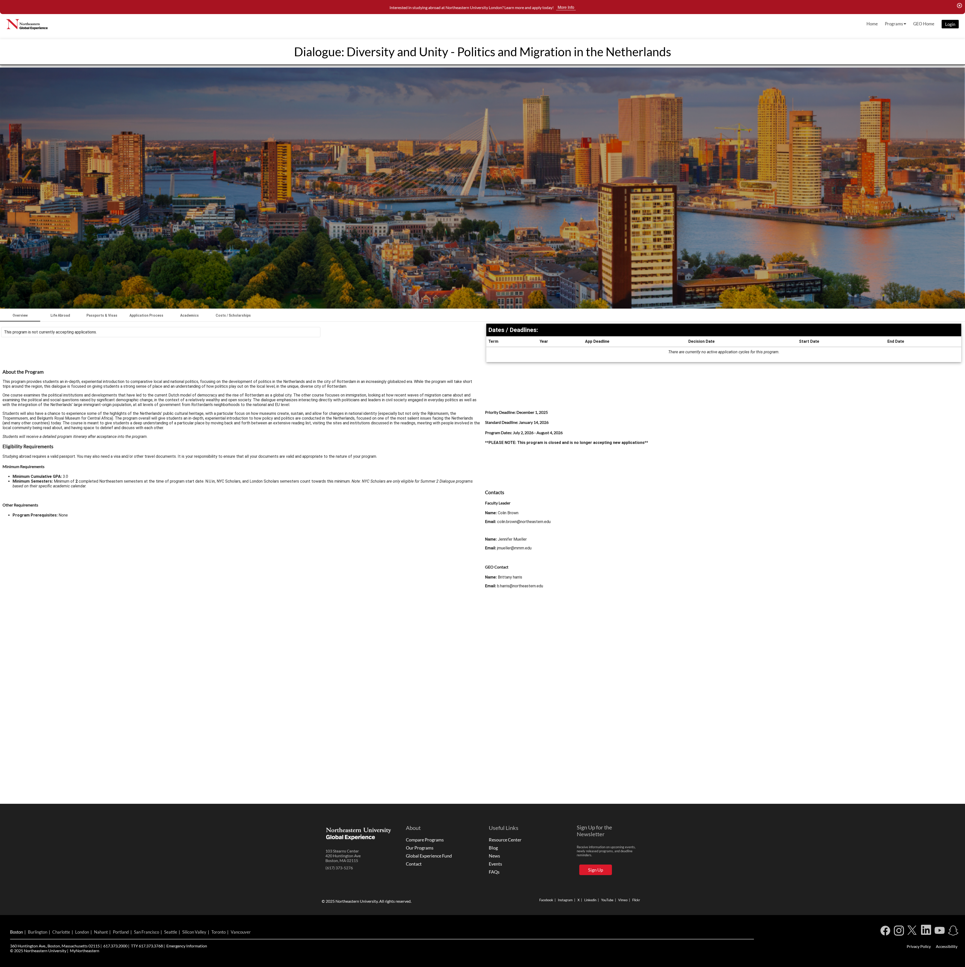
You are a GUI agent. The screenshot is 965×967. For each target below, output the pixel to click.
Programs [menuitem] (894, 23)
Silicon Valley (194, 932)
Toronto (218, 932)
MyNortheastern (84, 950)
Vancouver (241, 932)
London (82, 932)
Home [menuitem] (872, 23)
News (494, 856)
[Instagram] (899, 932)
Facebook (546, 900)
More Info (566, 7)
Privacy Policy (919, 946)
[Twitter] (912, 932)
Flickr (636, 900)
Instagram (565, 900)
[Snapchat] (953, 932)
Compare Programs (425, 839)
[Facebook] (885, 932)
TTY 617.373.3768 (147, 945)
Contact (414, 864)
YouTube (607, 900)
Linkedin (590, 900)
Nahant (101, 932)
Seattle (170, 932)
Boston (16, 932)
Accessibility (946, 946)
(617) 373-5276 (339, 867)
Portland (121, 932)
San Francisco (146, 932)
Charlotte (61, 932)
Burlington (37, 932)
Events (495, 864)
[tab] (20, 315)
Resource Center (505, 839)
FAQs (494, 872)
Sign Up (595, 870)
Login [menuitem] (950, 24)
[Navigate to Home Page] (27, 24)
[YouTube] (940, 932)
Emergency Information (186, 945)
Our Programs (419, 847)
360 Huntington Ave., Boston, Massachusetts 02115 (55, 945)
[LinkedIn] (926, 932)
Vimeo (623, 900)
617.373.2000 (115, 945)
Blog (493, 847)
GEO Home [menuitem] (923, 23)
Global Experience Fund (429, 856)
